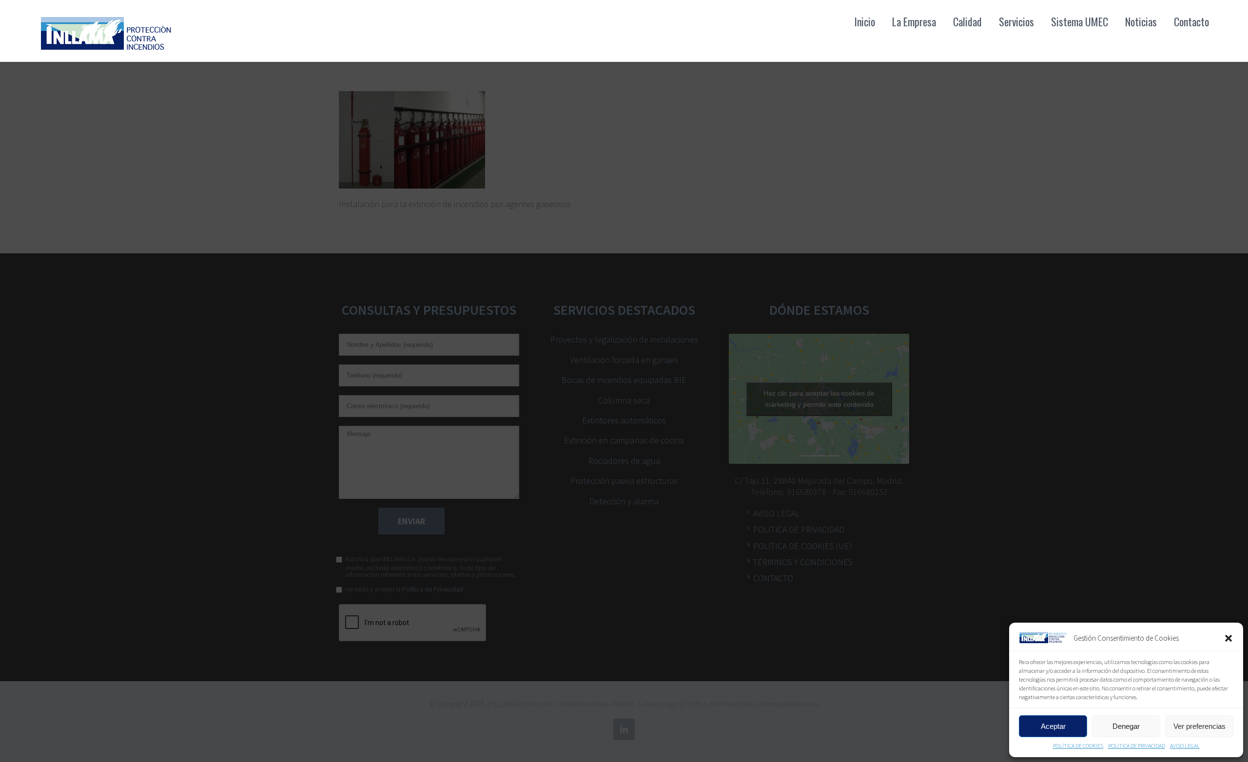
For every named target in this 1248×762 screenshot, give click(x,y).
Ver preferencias (1199, 726)
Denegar (1126, 726)
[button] (1228, 638)
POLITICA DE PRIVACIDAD (1136, 745)
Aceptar (1053, 726)
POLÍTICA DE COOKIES (1078, 745)
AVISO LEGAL (1185, 745)
